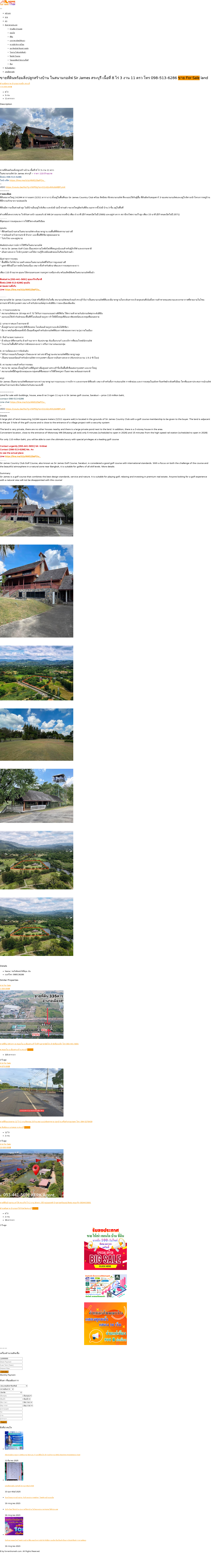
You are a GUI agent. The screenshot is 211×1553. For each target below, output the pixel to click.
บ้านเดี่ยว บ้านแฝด (16, 29)
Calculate (4, 1372)
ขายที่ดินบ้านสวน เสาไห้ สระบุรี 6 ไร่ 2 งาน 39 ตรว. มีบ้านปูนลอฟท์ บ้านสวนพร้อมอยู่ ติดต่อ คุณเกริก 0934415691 (45, 1203)
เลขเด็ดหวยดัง (10, 72)
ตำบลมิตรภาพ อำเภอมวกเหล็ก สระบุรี (15, 83)
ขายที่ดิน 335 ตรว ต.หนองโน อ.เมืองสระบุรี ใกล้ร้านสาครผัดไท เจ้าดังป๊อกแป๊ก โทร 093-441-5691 (39, 1044)
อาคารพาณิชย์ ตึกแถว (17, 41)
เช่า (6, 21)
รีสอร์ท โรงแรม (15, 56)
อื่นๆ (11, 64)
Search (3, 1422)
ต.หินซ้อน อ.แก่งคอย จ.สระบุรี (12, 1127)
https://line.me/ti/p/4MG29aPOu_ (27, 180)
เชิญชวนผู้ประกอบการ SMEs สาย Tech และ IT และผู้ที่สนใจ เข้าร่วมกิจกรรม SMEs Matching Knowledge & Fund (42, 1455)
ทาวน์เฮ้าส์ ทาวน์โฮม (17, 45)
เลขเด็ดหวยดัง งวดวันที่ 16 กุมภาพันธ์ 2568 (19, 1486)
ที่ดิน (11, 37)
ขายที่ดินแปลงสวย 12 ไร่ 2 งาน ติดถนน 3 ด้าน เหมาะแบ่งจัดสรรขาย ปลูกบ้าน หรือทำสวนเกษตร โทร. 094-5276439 (46, 1122)
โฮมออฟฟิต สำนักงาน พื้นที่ (19, 60)
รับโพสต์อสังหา (10, 68)
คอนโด (12, 33)
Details (30, 1050)
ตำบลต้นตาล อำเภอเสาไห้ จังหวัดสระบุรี (16, 1208)
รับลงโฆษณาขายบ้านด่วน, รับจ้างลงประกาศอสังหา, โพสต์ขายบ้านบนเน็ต (29, 1498)
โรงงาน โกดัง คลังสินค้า (18, 52)
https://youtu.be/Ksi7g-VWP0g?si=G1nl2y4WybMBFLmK (35, 187)
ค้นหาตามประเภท (11, 25)
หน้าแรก (8, 13)
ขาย (6, 17)
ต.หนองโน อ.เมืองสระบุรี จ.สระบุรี (13, 1050)
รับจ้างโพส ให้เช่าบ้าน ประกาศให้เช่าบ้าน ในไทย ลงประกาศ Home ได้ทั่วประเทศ (31, 1509)
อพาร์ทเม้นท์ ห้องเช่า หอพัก (19, 48)
